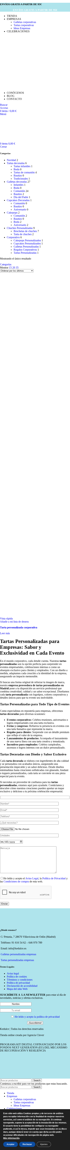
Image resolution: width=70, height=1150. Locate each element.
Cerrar (3, 146)
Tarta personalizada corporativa (18, 627)
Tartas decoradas (16, 163)
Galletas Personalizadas (26, 246)
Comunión (19, 190)
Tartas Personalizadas (25, 252)
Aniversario (20, 209)
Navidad (11, 160)
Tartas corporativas (24, 25)
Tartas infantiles (22, 166)
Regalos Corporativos (25, 249)
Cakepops (12, 212)
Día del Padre (21, 197)
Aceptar (10, 1144)
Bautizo (18, 175)
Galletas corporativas (25, 22)
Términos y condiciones (19, 979)
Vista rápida (6, 618)
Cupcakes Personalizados (27, 243)
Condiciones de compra (16, 881)
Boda (16, 169)
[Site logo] (25, 60)
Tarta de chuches (23, 234)
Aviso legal (13, 973)
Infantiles (18, 184)
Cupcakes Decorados (18, 200)
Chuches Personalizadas (20, 228)
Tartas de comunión (24, 172)
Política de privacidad (18, 982)
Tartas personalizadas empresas (17, 960)
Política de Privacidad (54, 878)
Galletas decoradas (17, 181)
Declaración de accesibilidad (22, 985)
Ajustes (44, 1144)
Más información (11, 1138)
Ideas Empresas (22, 28)
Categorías (5, 264)
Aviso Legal (31, 878)
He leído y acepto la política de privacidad (37, 1016)
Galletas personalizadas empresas (18, 954)
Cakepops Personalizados (27, 240)
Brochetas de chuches (25, 231)
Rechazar (27, 1144)
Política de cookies (17, 976)
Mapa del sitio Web (17, 988)
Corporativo (13, 237)
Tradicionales (21, 178)
